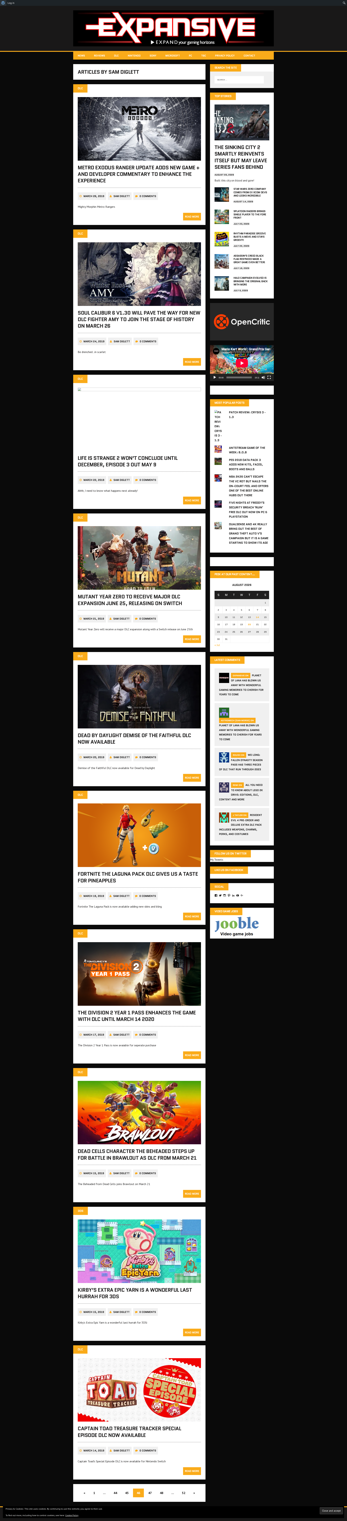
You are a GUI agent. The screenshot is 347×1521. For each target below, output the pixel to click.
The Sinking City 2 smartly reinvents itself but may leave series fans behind (241, 157)
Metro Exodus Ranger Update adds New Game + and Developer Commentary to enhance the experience (139, 174)
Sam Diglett (121, 196)
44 (115, 1493)
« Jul (217, 645)
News (81, 55)
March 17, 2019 (93, 1035)
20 (249, 624)
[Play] (215, 377)
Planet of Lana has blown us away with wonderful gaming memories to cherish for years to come (241, 685)
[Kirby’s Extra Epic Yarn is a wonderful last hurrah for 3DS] (139, 1280)
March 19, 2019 (93, 896)
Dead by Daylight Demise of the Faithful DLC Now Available (134, 738)
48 (161, 1493)
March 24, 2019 (93, 341)
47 (150, 1493)
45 (127, 1493)
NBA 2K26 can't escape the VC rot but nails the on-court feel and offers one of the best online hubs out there (248, 486)
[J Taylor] (224, 820)
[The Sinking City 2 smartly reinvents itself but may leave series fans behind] (242, 138)
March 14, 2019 (93, 1450)
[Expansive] (173, 28)
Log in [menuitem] (11, 2)
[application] (242, 363)
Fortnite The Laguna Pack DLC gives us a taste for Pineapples (138, 877)
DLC (116, 55)
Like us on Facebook (229, 870)
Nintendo (134, 55)
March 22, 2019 (93, 480)
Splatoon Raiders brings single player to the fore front (250, 214)
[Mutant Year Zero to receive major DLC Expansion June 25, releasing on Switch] (139, 587)
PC (190, 55)
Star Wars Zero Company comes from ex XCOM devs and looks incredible (250, 192)
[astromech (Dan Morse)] (224, 715)
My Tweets (216, 859)
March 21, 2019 (93, 618)
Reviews (99, 55)
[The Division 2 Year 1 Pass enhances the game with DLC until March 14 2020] (139, 1003)
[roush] (224, 760)
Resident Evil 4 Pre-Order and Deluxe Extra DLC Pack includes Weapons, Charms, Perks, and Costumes (240, 824)
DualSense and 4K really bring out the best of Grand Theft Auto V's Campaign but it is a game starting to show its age (248, 533)
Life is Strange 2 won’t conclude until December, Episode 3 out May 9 (128, 461)
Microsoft (172, 55)
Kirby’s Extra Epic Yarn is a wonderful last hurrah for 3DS (135, 1293)
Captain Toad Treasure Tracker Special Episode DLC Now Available (129, 1432)
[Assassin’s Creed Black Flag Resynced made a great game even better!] (222, 266)
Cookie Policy (71, 1515)
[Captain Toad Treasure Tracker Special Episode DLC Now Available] (139, 1419)
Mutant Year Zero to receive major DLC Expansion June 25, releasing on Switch (130, 600)
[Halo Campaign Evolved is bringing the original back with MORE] (222, 288)
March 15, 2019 (93, 1173)
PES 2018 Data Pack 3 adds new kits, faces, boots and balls (246, 464)
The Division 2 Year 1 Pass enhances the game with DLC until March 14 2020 (137, 1016)
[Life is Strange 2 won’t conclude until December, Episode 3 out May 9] (139, 448)
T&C (203, 55)
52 (183, 1493)
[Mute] (263, 377)
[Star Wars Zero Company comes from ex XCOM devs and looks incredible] (222, 199)
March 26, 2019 (93, 196)
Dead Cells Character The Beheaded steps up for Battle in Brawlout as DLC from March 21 (137, 1154)
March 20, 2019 (93, 757)
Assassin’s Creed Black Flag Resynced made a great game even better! (249, 259)
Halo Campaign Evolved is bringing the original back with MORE (251, 281)
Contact (249, 55)
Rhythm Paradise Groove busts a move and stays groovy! (250, 237)
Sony (153, 55)
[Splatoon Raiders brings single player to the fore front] (222, 221)
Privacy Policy (225, 55)
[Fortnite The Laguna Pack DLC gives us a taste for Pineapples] (139, 864)
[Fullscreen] (269, 377)
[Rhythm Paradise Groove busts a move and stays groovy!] (222, 244)
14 (257, 617)
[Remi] (224, 790)
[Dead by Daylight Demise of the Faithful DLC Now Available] (139, 726)
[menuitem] (3, 3)
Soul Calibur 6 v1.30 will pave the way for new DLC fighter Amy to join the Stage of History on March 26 (139, 319)
